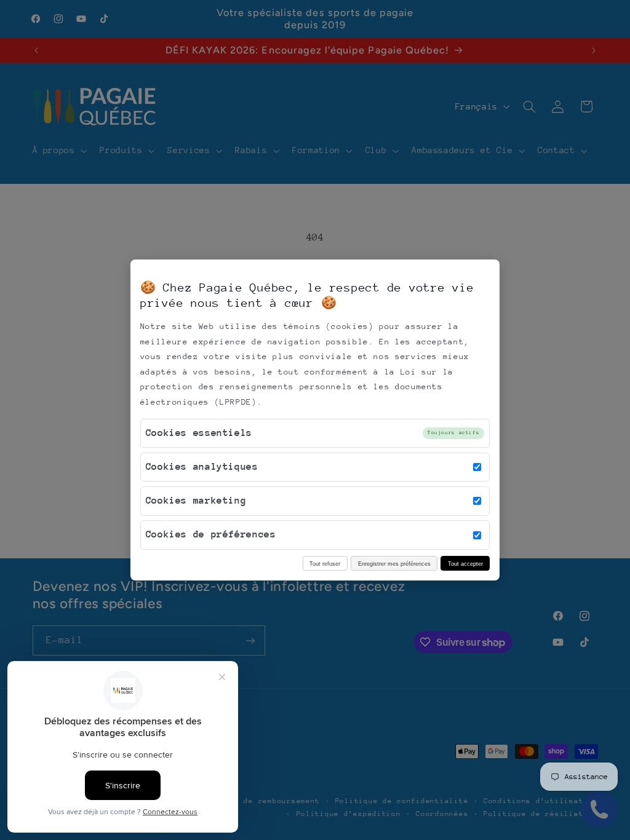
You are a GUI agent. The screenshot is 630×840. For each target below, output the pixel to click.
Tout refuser (324, 563)
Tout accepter (465, 563)
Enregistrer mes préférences (394, 563)
